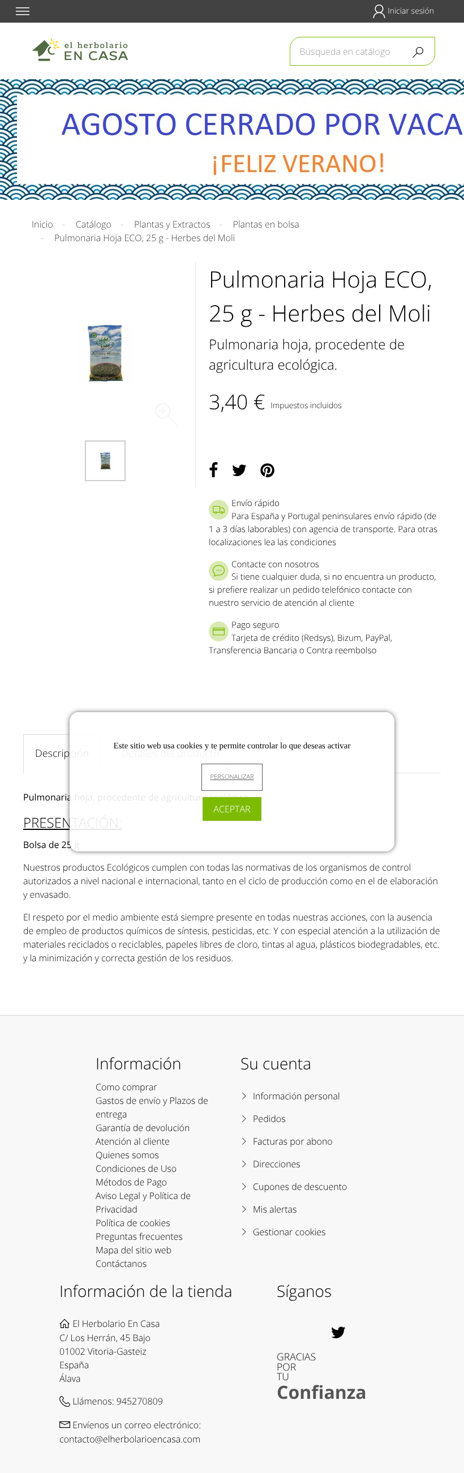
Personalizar (232, 777)
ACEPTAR (231, 809)
